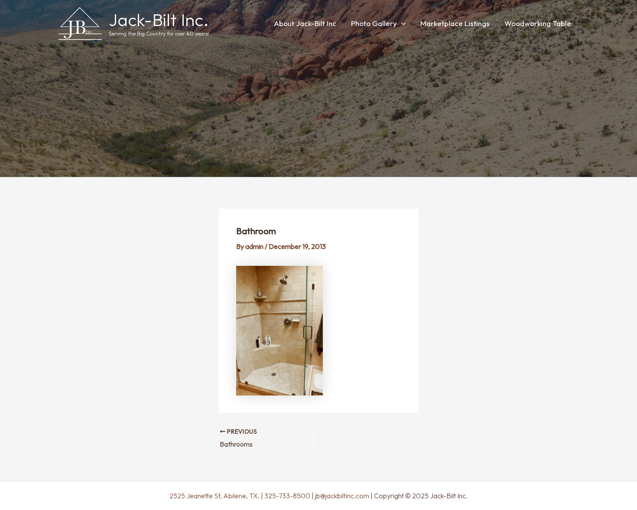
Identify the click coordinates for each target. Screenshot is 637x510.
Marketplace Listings (455, 23)
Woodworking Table (537, 23)
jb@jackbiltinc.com (341, 495)
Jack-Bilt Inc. (159, 19)
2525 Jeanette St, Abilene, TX (213, 495)
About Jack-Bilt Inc (305, 23)
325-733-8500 (287, 495)
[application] (401, 23)
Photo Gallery (374, 23)
